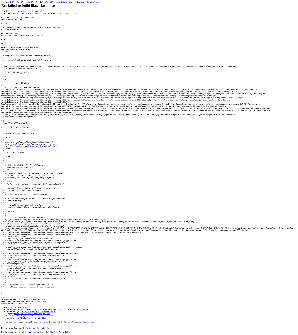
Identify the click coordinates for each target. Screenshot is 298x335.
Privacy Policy (30, 332)
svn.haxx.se (6, 2)
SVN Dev (16, 2)
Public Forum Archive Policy (59, 332)
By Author (65, 322)
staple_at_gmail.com (25, 17)
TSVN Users (55, 2)
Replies (75, 13)
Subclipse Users (79, 2)
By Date (34, 322)
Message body (23, 11)
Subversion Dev (35, 328)
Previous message (40, 13)
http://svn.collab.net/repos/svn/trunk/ (44, 175)
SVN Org (34, 2)
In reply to (53, 13)
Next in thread (64, 13)
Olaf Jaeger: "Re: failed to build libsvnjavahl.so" (38, 312)
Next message (26, 13)
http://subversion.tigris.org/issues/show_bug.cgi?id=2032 (22, 35)
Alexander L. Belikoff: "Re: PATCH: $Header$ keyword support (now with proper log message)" (53, 309)
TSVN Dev (44, 2)
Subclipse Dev (66, 2)
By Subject (54, 322)
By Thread (44, 322)
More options (36, 11)
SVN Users (25, 2)
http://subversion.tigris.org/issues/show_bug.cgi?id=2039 (36, 146)
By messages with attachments (82, 322)
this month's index (93, 2)
